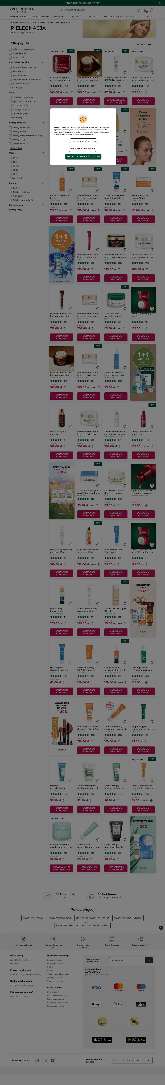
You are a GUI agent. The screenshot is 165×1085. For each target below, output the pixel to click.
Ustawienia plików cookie (83, 141)
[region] (83, 136)
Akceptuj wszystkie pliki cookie (83, 157)
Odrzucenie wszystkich (82, 149)
